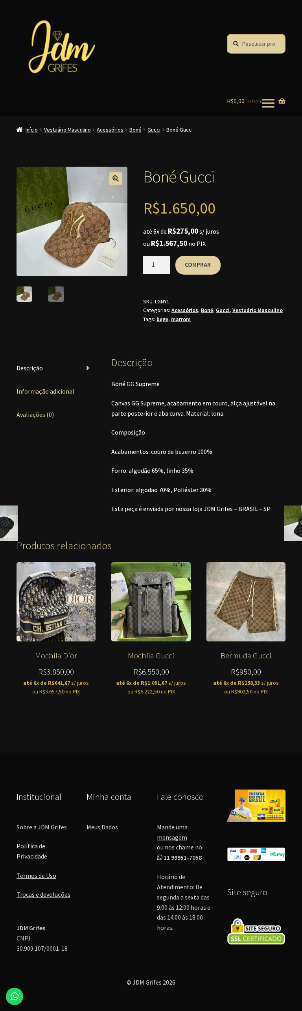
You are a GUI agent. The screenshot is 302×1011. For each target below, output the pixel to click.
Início (32, 129)
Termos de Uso (36, 875)
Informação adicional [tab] (45, 391)
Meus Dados (102, 827)
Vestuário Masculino (67, 129)
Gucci (153, 129)
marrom (181, 319)
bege (162, 319)
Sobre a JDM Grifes (42, 827)
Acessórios (110, 129)
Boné (135, 129)
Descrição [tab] (30, 368)
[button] (115, 178)
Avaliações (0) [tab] (35, 414)
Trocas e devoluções (43, 894)
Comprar (198, 264)
